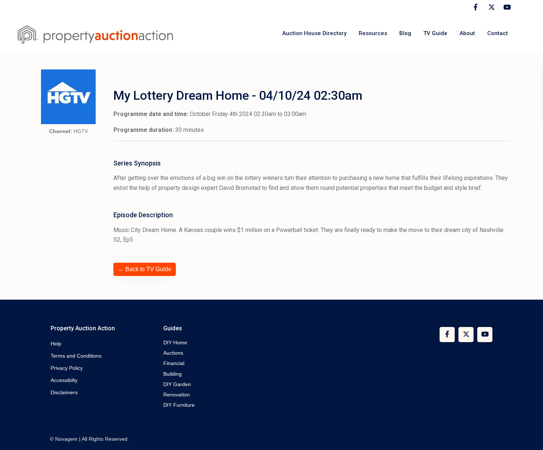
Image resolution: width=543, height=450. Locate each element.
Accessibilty (64, 380)
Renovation (176, 395)
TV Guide (435, 33)
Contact (497, 33)
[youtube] (505, 7)
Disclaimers (64, 392)
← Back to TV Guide (144, 269)
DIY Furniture (179, 405)
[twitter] (490, 7)
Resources (373, 33)
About (467, 33)
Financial (173, 363)
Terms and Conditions (76, 356)
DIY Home (175, 342)
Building (172, 374)
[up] (530, 437)
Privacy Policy (67, 368)
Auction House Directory (314, 33)
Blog (405, 33)
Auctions (173, 353)
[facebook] (475, 7)
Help (56, 344)
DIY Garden (177, 384)
